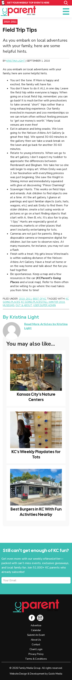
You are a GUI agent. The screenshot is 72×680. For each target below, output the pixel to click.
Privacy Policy (36, 654)
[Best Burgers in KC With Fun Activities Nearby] (36, 487)
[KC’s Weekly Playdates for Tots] (36, 429)
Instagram (40, 618)
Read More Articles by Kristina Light (46, 326)
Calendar (36, 630)
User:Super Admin (44, 305)
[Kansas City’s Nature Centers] (36, 372)
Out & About (24, 305)
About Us (36, 639)
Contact (36, 644)
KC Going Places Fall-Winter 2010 (43, 302)
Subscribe (16, 586)
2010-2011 (10, 21)
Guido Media (55, 673)
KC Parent (18, 11)
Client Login (36, 649)
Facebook (32, 618)
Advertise (36, 625)
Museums (8, 305)
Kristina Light (24, 317)
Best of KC (40, 298)
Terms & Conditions (36, 659)
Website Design (18, 673)
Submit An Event (36, 635)
